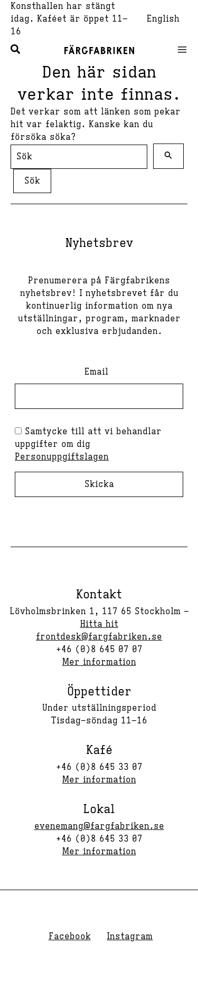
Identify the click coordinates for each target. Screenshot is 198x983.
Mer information (99, 662)
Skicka (99, 484)
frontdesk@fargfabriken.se (99, 637)
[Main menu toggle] (179, 49)
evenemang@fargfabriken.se (99, 826)
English (163, 19)
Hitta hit (99, 624)
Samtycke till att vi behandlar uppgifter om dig (88, 444)
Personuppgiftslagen (62, 457)
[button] (16, 51)
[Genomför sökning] (168, 156)
